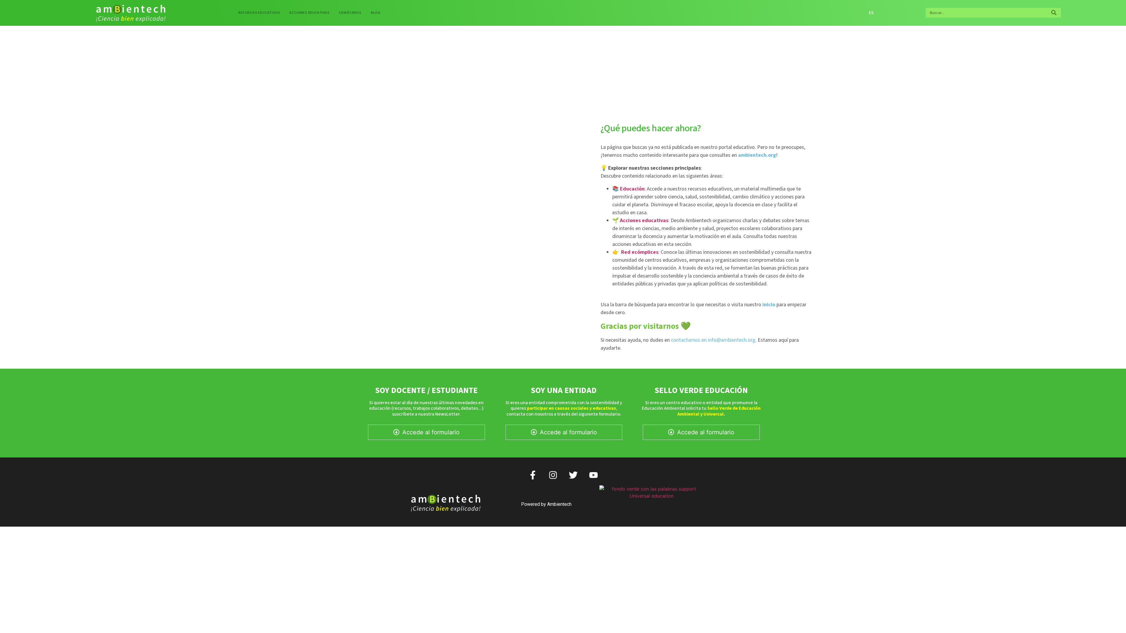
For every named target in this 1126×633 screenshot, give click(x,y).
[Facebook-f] (532, 475)
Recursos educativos (259, 12)
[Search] (1053, 13)
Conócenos (350, 12)
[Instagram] (553, 475)
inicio (768, 304)
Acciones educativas (309, 12)
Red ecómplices (639, 252)
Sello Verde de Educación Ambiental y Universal (719, 411)
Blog (376, 12)
